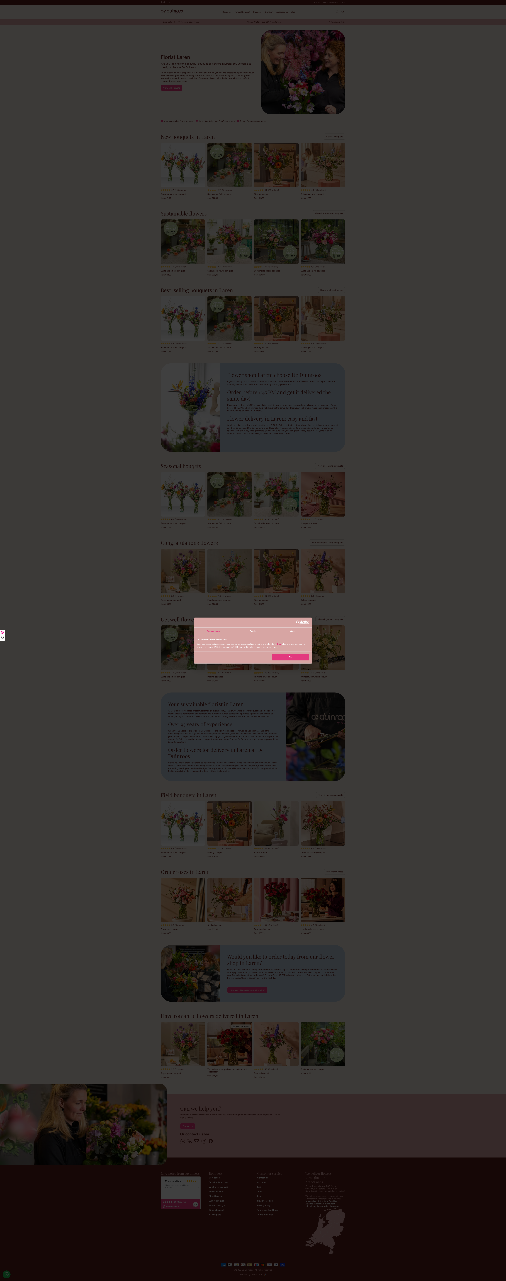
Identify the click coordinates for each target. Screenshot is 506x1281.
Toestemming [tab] (213, 631)
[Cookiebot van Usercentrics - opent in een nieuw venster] (297, 622)
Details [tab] (253, 631)
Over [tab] (292, 631)
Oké (291, 657)
